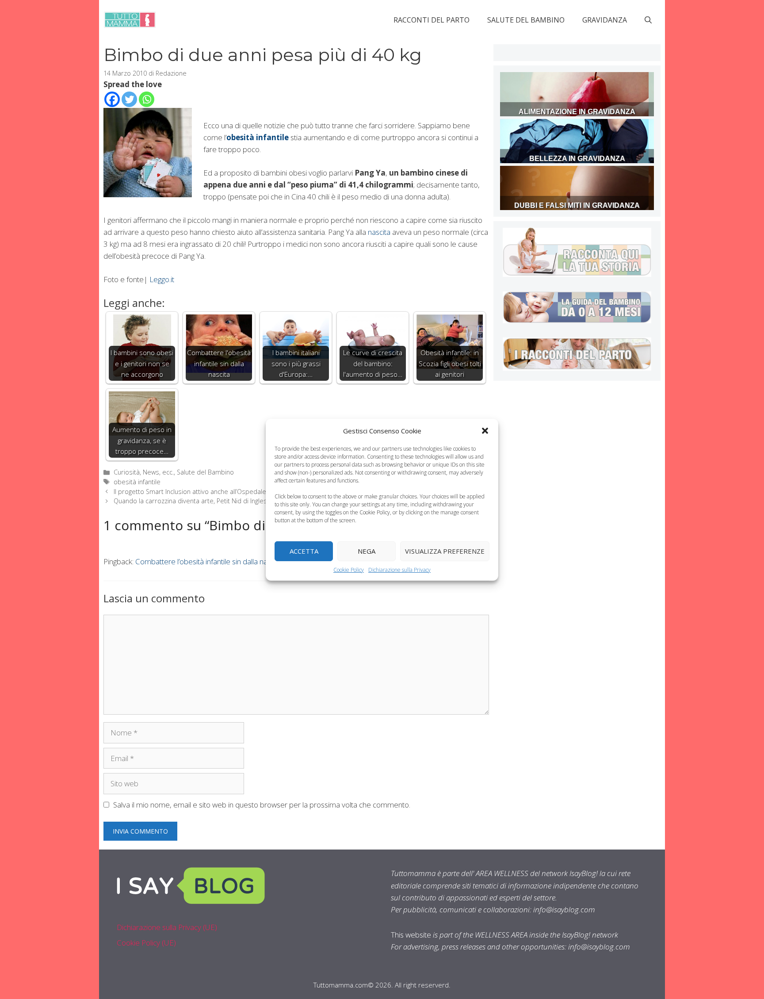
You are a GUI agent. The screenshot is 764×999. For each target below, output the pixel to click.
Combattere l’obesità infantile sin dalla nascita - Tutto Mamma (234, 561)
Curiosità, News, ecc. (144, 472)
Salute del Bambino (526, 20)
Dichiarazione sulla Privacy (399, 569)
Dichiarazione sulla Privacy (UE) (167, 927)
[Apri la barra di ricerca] (648, 20)
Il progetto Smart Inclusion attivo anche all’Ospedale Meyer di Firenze (215, 491)
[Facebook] (112, 99)
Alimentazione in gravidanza (577, 111)
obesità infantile (137, 482)
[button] (485, 430)
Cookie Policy (348, 569)
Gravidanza (604, 20)
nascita (379, 232)
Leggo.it (161, 279)
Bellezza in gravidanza (577, 158)
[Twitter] (129, 99)
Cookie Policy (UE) (146, 943)
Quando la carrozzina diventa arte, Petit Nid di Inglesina (194, 501)
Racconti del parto (431, 20)
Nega (366, 551)
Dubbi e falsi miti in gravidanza (577, 205)
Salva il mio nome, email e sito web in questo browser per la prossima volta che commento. (261, 805)
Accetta (304, 551)
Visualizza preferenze (445, 551)
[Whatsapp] (146, 99)
